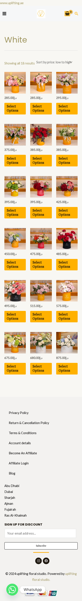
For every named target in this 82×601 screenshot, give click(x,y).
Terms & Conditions (23, 433)
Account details (20, 443)
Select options (12, 108)
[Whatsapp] (12, 590)
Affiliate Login (19, 463)
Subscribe (41, 545)
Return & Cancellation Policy (29, 423)
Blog (12, 473)
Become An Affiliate (23, 453)
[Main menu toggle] (4, 13)
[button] (77, 13)
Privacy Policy (18, 413)
